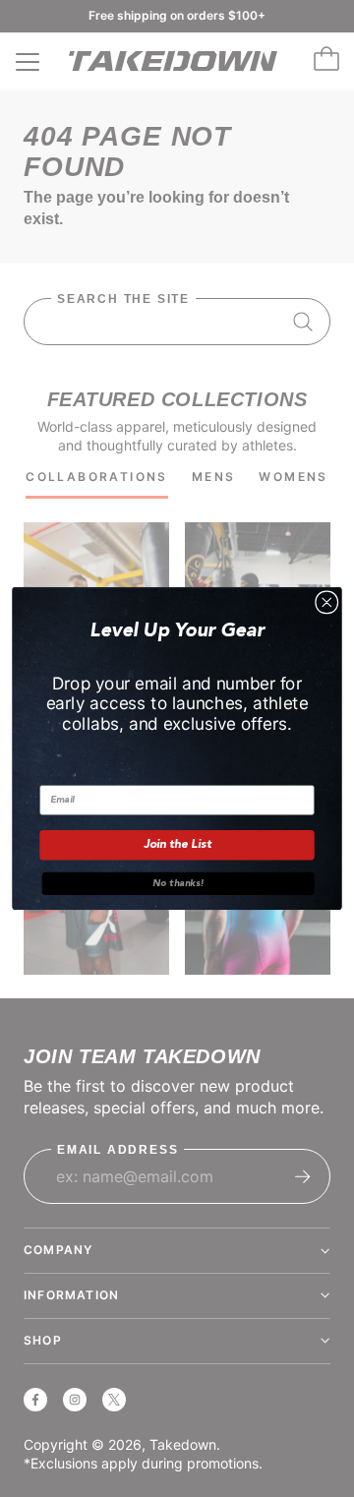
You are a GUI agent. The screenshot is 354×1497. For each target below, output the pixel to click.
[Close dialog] (327, 602)
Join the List (177, 845)
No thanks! (178, 883)
